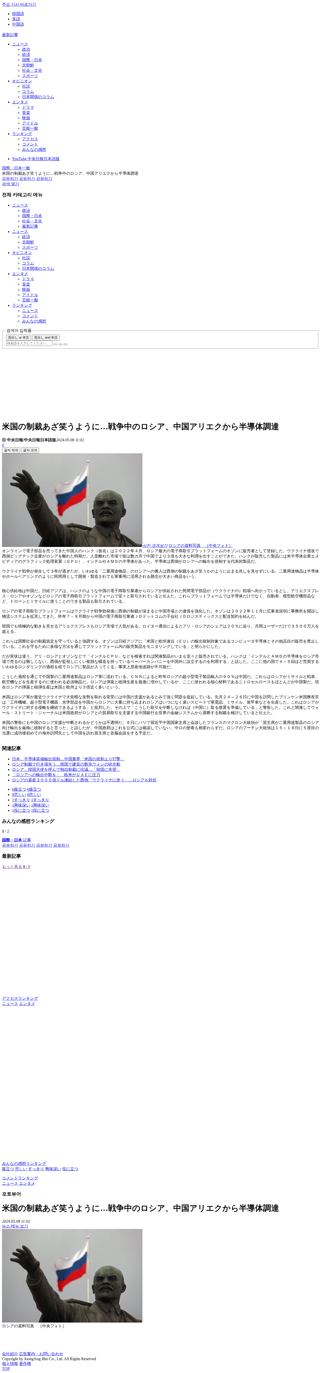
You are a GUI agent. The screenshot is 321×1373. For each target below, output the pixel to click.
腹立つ (8, 1169)
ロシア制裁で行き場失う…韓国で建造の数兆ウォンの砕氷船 (66, 764)
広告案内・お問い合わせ (41, 1354)
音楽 (26, 112)
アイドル (30, 123)
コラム (28, 91)
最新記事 (10, 35)
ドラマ (28, 107)
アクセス (30, 139)
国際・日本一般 (16, 168)
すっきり (36, 1169)
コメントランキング (20, 1178)
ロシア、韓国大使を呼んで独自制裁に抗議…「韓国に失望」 (66, 769)
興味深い (53, 1169)
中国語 (18, 24)
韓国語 (18, 14)
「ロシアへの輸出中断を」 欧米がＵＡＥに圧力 (56, 775)
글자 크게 (30, 450)
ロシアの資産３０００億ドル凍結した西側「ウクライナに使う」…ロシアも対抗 (84, 780)
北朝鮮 (28, 65)
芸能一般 (30, 128)
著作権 (25, 1363)
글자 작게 (11, 450)
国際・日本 (32, 60)
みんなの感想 (34, 149)
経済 (26, 54)
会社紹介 (10, 1354)
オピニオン (22, 81)
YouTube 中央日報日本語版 (36, 159)
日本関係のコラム (38, 97)
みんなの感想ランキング (24, 1163)
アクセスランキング (20, 998)
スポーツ (30, 76)
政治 (26, 49)
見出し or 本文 (18, 337)
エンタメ (20, 102)
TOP (6, 1368)
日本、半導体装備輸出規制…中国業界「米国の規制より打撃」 (68, 759)
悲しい (21, 1169)
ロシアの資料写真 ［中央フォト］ (201, 545)
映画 (26, 118)
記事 (16, 840)
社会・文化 (32, 70)
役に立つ (70, 1169)
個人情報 (10, 1363)
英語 (16, 19)
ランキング (22, 134)
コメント (30, 144)
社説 (26, 86)
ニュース (20, 44)
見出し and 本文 (46, 337)
